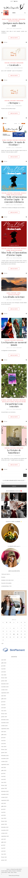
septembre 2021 (5, 836)
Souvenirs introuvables (6, 583)
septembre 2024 (5, 728)
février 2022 (4, 821)
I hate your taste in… (6, 574)
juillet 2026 (3, 662)
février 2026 (4, 677)
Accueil (2, 870)
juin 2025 (3, 701)
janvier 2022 (4, 824)
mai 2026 (3, 668)
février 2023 (4, 785)
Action (12, 872)
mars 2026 (3, 674)
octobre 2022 (4, 797)
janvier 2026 (4, 680)
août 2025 (3, 695)
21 (17, 634)
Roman (8, 194)
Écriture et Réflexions (18, 19)
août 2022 (3, 803)
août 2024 (3, 731)
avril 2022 (3, 815)
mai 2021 (3, 848)
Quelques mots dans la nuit (14, 24)
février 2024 (4, 749)
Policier (15, 872)
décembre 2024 (5, 719)
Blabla (4, 19)
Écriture (9, 19)
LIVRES (18, 293)
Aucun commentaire (17, 28)
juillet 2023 (3, 770)
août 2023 (3, 767)
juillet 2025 (3, 698)
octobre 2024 (4, 725)
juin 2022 (3, 809)
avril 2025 (3, 707)
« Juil (2, 643)
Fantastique (18, 870)
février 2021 (4, 857)
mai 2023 (3, 776)
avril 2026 (3, 671)
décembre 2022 (5, 791)
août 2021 (3, 839)
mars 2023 (3, 782)
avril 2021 (3, 851)
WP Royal (17, 875)
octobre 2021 (4, 833)
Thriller (9, 872)
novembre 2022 (5, 794)
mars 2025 (3, 710)
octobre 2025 (4, 689)
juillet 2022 (3, 806)
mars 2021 (3, 854)
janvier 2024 (4, 752)
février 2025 (4, 713)
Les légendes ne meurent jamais (14, 343)
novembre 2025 (5, 686)
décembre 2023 (5, 755)
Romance (14, 870)
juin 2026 (3, 665)
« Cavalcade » (14, 65)
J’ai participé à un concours (14, 405)
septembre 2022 (5, 800)
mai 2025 (3, 704)
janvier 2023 (4, 788)
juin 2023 (3, 773)
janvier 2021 (4, 860)
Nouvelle (23, 193)
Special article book (8, 401)
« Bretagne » (14, 102)
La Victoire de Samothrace (14, 451)
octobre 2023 (4, 761)
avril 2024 (3, 743)
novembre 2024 (5, 722)
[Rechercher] (25, 475)
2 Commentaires (18, 105)
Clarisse (5, 42)
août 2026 (3, 659)
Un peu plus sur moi (14, 21)
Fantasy (10, 870)
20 (13, 634)
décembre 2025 (5, 683)
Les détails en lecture (14, 296)
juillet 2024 (3, 734)
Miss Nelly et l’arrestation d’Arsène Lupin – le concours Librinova (14, 199)
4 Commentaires (17, 455)
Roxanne (3, 577)
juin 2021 (3, 845)
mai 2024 (3, 740)
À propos (3, 400)
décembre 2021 (5, 827)
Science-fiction (4, 872)
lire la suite (14, 37)
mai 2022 (3, 812)
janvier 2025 (4, 716)
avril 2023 (3, 779)
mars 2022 (3, 818)
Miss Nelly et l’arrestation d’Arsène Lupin (14, 253)
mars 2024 (3, 746)
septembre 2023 (5, 764)
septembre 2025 (5, 692)
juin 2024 (3, 737)
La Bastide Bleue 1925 (6, 586)
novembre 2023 (5, 758)
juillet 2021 (3, 842)
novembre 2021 (5, 830)
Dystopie (6, 870)
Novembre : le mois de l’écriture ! (14, 143)
